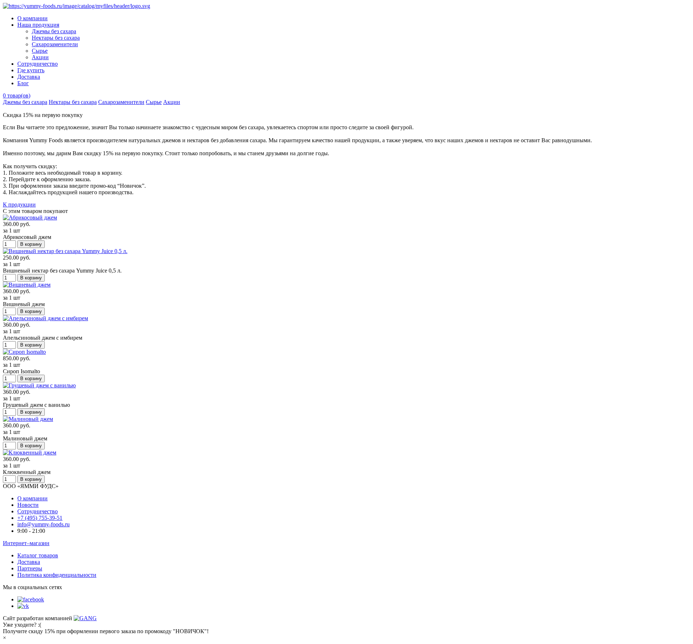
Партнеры (29, 568)
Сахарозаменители (55, 44)
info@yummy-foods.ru (43, 524)
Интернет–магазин (26, 543)
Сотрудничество (37, 64)
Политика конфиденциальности (56, 575)
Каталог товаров (37, 555)
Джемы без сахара (54, 31)
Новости (28, 505)
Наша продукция (38, 25)
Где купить (30, 70)
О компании (32, 18)
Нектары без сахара (56, 38)
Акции (40, 57)
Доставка (28, 77)
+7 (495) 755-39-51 (39, 518)
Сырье (40, 51)
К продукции (19, 204)
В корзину (31, 244)
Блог (23, 83)
